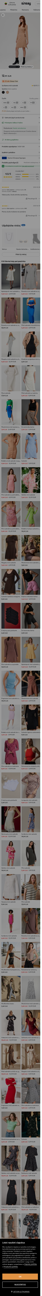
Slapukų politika (30, 1264)
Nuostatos (20, 1284)
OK (20, 1276)
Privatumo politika (11, 1267)
